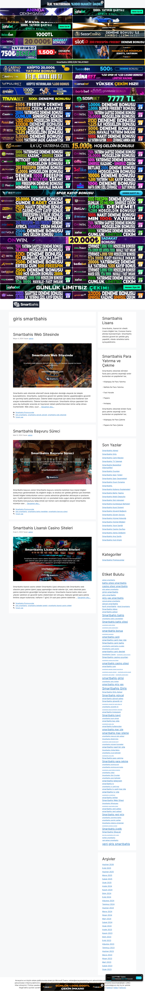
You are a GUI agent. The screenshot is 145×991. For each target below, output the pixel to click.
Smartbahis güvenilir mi (112, 701)
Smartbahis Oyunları (111, 471)
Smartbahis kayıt (111, 715)
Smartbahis (107, 486)
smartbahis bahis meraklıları (38, 511)
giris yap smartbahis (113, 598)
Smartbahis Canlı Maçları (113, 458)
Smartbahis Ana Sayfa (111, 536)
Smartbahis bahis (113, 615)
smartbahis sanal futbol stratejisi (111, 770)
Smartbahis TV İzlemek (112, 461)
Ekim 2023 (106, 937)
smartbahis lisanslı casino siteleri (60, 605)
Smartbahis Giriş (109, 454)
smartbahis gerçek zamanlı (37, 415)
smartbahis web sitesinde (57, 415)
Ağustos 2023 (108, 944)
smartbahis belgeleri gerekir (37, 605)
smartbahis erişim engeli (124, 672)
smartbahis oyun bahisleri (111, 753)
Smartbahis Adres (109, 609)
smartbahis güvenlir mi (110, 707)
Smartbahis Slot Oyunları (111, 775)
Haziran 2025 (108, 872)
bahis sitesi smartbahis (114, 583)
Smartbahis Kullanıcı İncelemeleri (116, 489)
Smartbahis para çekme (115, 761)
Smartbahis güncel (113, 695)
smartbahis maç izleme (115, 733)
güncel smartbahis (110, 604)
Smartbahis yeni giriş (113, 814)
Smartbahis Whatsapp (110, 803)
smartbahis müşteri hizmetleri (112, 744)
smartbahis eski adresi (108, 674)
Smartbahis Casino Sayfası (113, 529)
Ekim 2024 (106, 893)
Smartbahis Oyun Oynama (113, 482)
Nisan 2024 (107, 915)
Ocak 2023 (107, 969)
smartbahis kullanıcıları (112, 726)
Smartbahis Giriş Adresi (112, 692)
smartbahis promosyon (110, 764)
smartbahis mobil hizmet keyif (110, 741)
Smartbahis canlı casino (110, 649)
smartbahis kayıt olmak (110, 718)
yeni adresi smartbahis (110, 840)
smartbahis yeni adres (111, 809)
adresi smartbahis (108, 580)
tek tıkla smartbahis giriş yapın (110, 835)
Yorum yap (19, 417)
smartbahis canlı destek (113, 651)
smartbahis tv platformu (108, 795)
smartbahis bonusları (108, 634)
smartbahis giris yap (113, 684)
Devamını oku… (47, 407)
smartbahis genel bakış (122, 674)
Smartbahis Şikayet (111, 832)
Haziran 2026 (108, 864)
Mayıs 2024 (107, 911)
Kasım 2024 (107, 890)
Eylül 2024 (106, 897)
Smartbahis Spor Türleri (112, 475)
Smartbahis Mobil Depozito (113, 497)
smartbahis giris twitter (110, 681)
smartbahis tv (108, 784)
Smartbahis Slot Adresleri (113, 500)
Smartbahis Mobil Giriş (110, 739)
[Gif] (72, 145)
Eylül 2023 (106, 940)
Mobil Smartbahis (123, 606)
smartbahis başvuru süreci (58, 511)
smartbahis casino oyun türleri (110, 660)
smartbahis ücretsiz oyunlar (109, 826)
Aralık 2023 (107, 930)
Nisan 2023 (107, 958)
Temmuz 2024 (108, 904)
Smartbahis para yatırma (112, 758)
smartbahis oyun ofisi (108, 755)
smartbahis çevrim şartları (111, 820)
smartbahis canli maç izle (114, 640)
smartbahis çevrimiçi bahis (111, 817)
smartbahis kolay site (108, 724)
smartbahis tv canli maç (110, 786)
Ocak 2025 (106, 883)
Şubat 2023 (107, 966)
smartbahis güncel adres (112, 698)
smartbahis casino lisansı (123, 654)
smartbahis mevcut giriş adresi (113, 736)
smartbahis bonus (112, 630)
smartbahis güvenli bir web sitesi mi (112, 704)
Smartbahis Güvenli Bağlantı (114, 511)
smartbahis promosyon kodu (112, 767)
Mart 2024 (106, 919)
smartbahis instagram (111, 712)
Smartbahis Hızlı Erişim (112, 540)
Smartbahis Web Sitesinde (36, 334)
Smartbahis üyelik (112, 828)
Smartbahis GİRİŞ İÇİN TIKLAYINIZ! (73, 62)
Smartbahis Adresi (110, 450)
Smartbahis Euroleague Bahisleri (116, 504)
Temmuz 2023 (108, 948)
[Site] (36, 106)
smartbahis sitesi (108, 772)
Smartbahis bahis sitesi (115, 621)
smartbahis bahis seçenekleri (112, 618)
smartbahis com (109, 666)
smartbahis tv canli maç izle (114, 789)
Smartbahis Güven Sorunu (113, 515)
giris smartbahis (21, 415)
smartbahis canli (111, 637)
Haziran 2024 (108, 908)
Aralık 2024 (107, 886)
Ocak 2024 (107, 926)
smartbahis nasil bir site (113, 747)
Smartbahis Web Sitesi (113, 800)
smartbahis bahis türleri (108, 625)
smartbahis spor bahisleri (111, 778)
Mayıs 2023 (107, 955)
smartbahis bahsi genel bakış (110, 627)
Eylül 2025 (106, 868)
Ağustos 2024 (108, 901)
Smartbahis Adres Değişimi (113, 533)
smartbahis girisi (113, 678)
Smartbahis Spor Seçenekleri (114, 478)
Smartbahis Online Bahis (111, 750)
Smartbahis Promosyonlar (24, 412)
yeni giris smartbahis (116, 844)
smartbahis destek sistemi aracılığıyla (112, 669)
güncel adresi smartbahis (111, 601)
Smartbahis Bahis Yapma (113, 493)
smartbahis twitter (110, 798)
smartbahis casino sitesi (115, 663)
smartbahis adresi (110, 612)
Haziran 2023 (108, 951)
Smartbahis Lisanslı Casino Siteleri (43, 528)
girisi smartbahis (110, 592)
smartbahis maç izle (112, 729)
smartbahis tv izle (110, 792)
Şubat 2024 (107, 922)
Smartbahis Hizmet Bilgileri (113, 522)
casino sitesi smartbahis (115, 586)
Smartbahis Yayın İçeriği (112, 525)
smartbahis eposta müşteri (109, 672)
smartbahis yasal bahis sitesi (110, 806)
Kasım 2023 (107, 933)
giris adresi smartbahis (110, 589)
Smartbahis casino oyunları (115, 657)
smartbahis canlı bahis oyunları (113, 646)
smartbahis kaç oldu (110, 721)
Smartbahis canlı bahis (113, 643)
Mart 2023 (106, 962)
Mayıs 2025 (107, 875)
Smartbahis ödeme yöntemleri (113, 823)
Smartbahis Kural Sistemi (113, 507)
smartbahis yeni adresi (112, 811)
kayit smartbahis (109, 606)
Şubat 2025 (107, 879)
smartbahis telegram (112, 781)
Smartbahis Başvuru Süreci (36, 431)
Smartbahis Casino (109, 654)
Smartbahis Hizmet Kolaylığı (114, 518)
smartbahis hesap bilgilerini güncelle (112, 709)
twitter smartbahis (108, 838)
